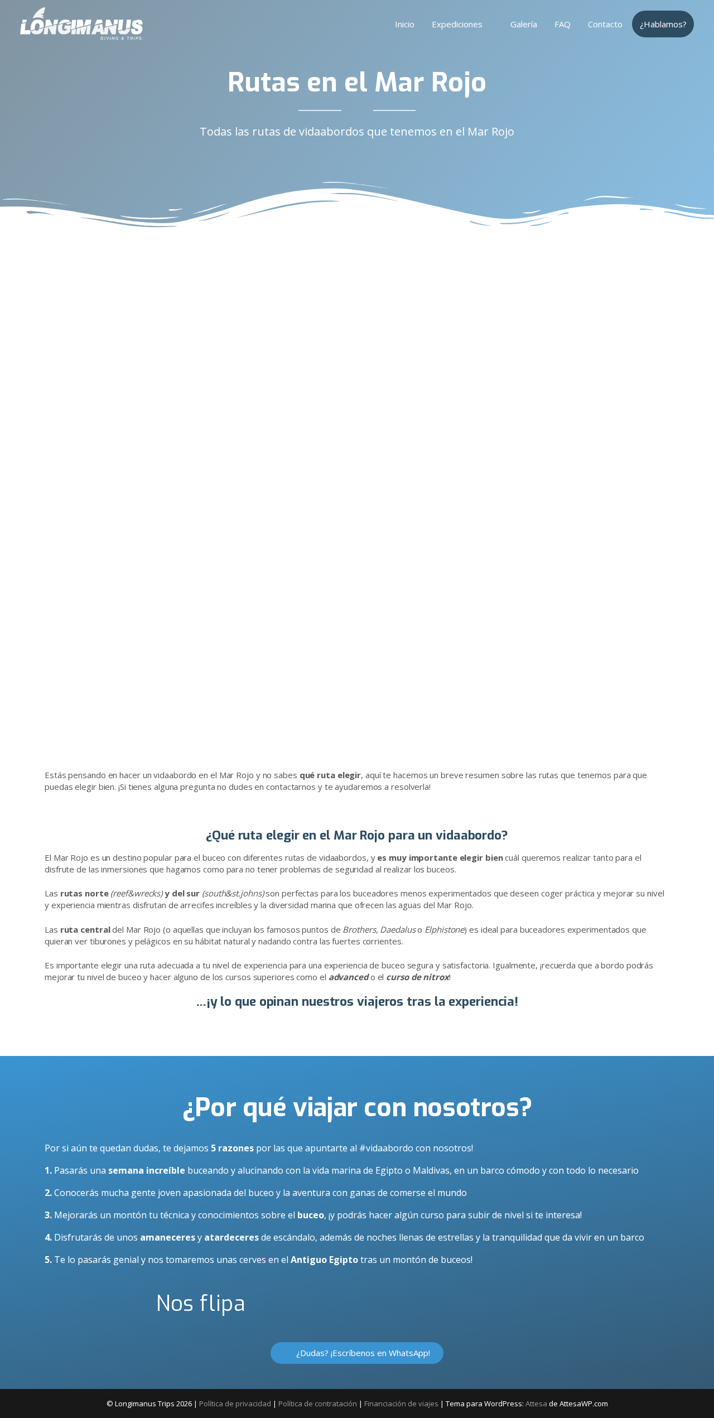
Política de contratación (317, 1403)
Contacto (605, 24)
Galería (523, 24)
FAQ (562, 24)
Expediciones (457, 24)
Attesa (536, 1403)
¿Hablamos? (663, 24)
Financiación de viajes (401, 1403)
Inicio (404, 24)
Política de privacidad (235, 1403)
